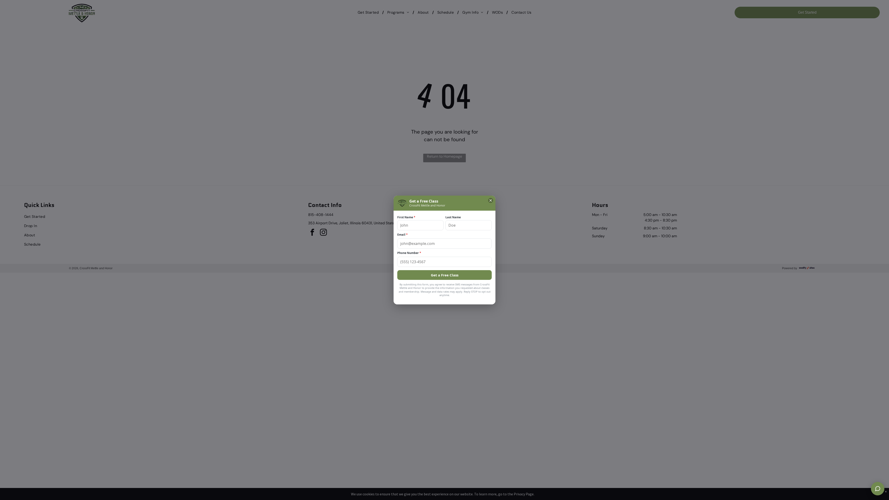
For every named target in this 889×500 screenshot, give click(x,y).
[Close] (490, 200)
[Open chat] (877, 488)
